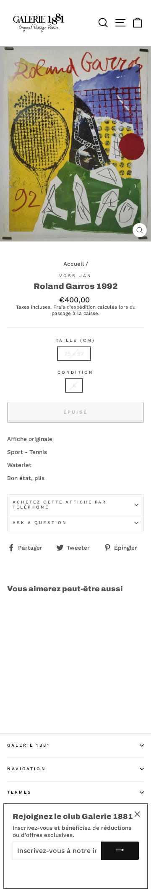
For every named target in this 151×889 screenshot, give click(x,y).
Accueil (73, 263)
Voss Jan (75, 275)
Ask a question (40, 522)
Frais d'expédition (74, 307)
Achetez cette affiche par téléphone (60, 504)
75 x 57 (74, 353)
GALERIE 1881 (28, 745)
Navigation (26, 768)
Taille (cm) (75, 340)
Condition (75, 372)
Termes (19, 792)
